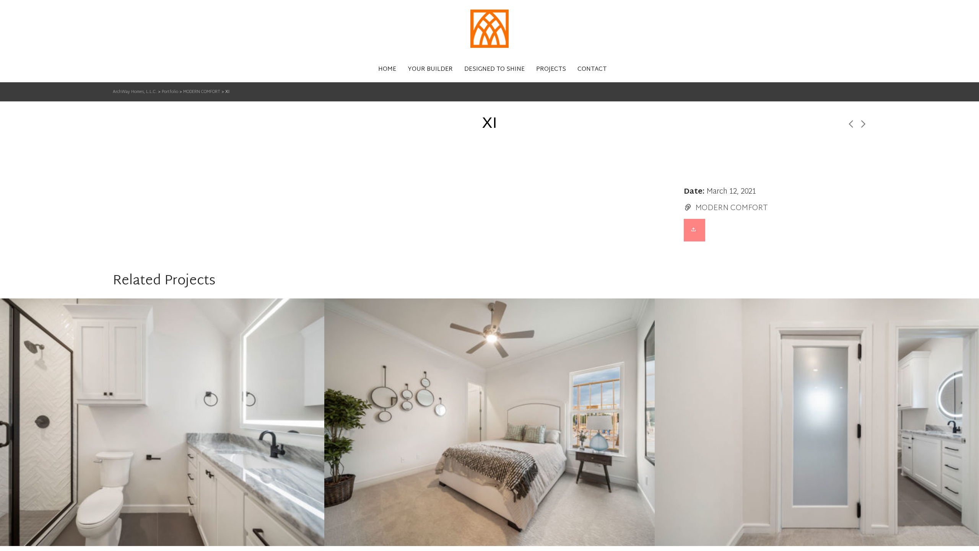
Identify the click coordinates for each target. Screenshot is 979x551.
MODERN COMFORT (731, 208)
